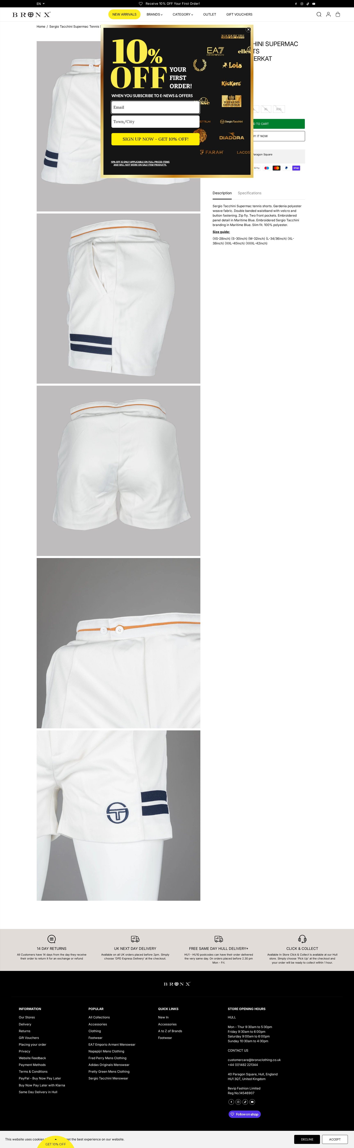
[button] (248, 29)
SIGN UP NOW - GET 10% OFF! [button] (155, 139)
